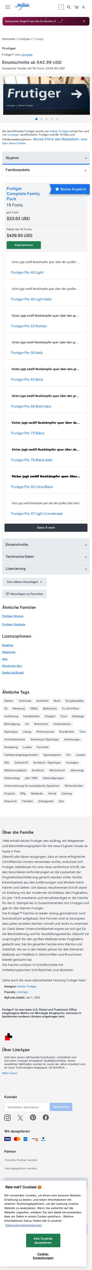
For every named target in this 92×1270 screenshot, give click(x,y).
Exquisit (9, 793)
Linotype (24, 39)
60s (6, 762)
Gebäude (37, 793)
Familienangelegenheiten (21, 755)
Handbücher (31, 716)
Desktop (7, 645)
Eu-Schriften (70, 708)
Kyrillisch (38, 770)
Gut (61, 801)
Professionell (45, 732)
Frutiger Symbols (13, 624)
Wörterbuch (57, 770)
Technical (24, 701)
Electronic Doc (12, 666)
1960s (34, 708)
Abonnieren (61, 1107)
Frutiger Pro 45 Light (27, 272)
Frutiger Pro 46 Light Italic (31, 299)
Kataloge (78, 716)
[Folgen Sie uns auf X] (22, 1117)
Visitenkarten (62, 724)
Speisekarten (52, 755)
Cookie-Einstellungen (43, 1256)
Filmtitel (27, 801)
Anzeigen (72, 762)
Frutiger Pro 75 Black (27, 433)
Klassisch (10, 801)
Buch (57, 701)
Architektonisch (14, 739)
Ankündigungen (53, 778)
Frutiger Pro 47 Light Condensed (36, 513)
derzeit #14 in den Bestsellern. (56, 139)
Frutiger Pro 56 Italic (27, 352)
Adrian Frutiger (59, 131)
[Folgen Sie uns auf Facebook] (47, 1117)
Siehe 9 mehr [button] (46, 528)
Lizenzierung (16, 568)
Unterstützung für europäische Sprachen (31, 786)
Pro (68, 755)
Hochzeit (43, 747)
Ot (5, 708)
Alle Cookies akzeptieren (43, 1240)
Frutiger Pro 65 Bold (27, 379)
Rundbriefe (66, 732)
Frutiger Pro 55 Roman (29, 326)
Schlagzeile (46, 801)
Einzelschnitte (17, 544)
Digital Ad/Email (13, 673)
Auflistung (11, 716)
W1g (23, 793)
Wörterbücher (74, 786)
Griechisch (41, 724)
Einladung (11, 747)
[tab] (36, 119)
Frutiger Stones (12, 616)
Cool (64, 716)
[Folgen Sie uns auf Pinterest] (35, 1117)
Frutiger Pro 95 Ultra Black (32, 486)
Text (82, 732)
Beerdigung (12, 724)
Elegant (50, 716)
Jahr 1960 (31, 778)
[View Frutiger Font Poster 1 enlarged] (46, 98)
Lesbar (80, 755)
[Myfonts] (22, 8)
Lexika (27, 747)
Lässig (27, 732)
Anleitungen (72, 739)
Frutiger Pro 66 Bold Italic (31, 406)
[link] (76, 7)
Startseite (8, 39)
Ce (27, 724)
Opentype (11, 732)
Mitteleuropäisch (15, 770)
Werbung (19, 708)
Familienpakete (18, 169)
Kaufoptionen (24, 245)
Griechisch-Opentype (44, 739)
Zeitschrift (21, 762)
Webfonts (8, 652)
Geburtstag (11, 778)
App (4, 659)
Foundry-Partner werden (21, 1160)
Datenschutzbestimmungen (23, 1225)
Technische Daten (20, 556)
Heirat (52, 793)
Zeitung (66, 793)
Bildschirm (50, 708)
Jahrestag (76, 770)
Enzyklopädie (75, 701)
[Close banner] (84, 21)
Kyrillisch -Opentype (47, 762)
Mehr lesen (9, 1073)
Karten (8, 701)
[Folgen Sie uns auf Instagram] (9, 1117)
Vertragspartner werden (21, 1168)
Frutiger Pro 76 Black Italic (32, 459)
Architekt (42, 701)
